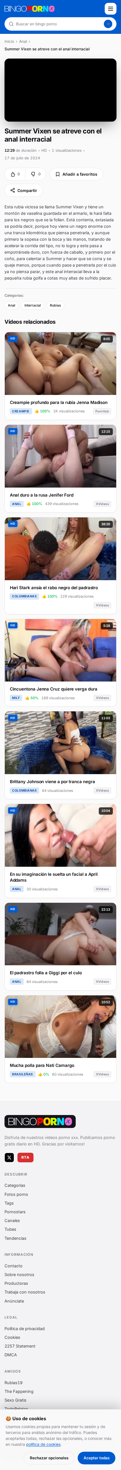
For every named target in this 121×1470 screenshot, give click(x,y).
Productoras (16, 1283)
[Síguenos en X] (9, 1157)
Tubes (10, 1229)
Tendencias (15, 1238)
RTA (25, 1157)
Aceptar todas (96, 1458)
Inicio (9, 41)
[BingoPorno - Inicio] (53, 9)
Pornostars (15, 1211)
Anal (23, 41)
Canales (12, 1220)
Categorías (15, 1185)
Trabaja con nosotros (25, 1292)
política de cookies (43, 1444)
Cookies (12, 1337)
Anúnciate (14, 1300)
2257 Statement (20, 1346)
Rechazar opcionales (49, 1458)
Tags (9, 1202)
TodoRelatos (16, 1408)
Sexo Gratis (15, 1400)
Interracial (32, 305)
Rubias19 (14, 1382)
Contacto (14, 1265)
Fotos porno (16, 1194)
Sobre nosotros (19, 1274)
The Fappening (19, 1391)
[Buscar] (108, 24)
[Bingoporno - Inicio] (40, 1121)
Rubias (55, 305)
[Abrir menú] (110, 9)
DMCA (11, 1354)
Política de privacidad (25, 1328)
